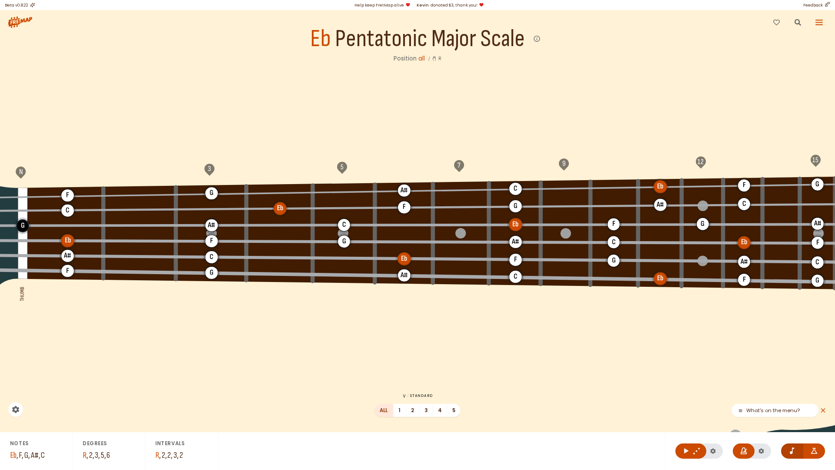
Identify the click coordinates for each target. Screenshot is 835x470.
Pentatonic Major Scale (430, 39)
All (384, 410)
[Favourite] (776, 22)
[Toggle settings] (15, 409)
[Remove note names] (792, 451)
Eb (320, 39)
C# (565, 188)
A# (404, 190)
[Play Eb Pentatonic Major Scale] (690, 451)
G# (280, 192)
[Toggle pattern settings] (713, 451)
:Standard (419, 395)
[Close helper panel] (823, 410)
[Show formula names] (814, 451)
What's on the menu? (773, 410)
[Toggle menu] (819, 22)
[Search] (797, 22)
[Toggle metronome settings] (761, 451)
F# (139, 194)
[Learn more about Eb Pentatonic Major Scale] (537, 39)
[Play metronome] (744, 451)
